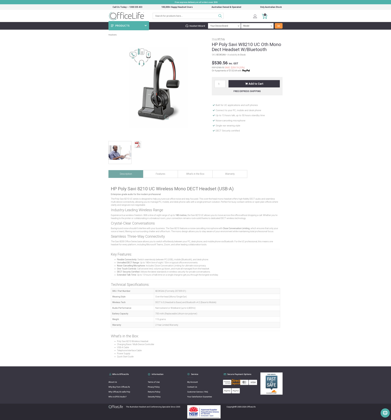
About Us (112, 382)
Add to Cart (256, 83)
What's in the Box (195, 173)
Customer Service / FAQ (197, 392)
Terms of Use (154, 382)
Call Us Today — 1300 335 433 (127, 7)
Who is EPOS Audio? (117, 397)
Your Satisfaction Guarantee (199, 397)
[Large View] (120, 152)
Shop (218, 39)
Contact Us (192, 387)
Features (160, 173)
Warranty (230, 173)
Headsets (112, 35)
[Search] (220, 16)
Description (126, 173)
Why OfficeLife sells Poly (119, 392)
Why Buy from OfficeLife (119, 387)
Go (278, 25)
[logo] (115, 407)
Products (122, 26)
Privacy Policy (154, 387)
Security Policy (154, 397)
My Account (192, 382)
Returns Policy (154, 392)
